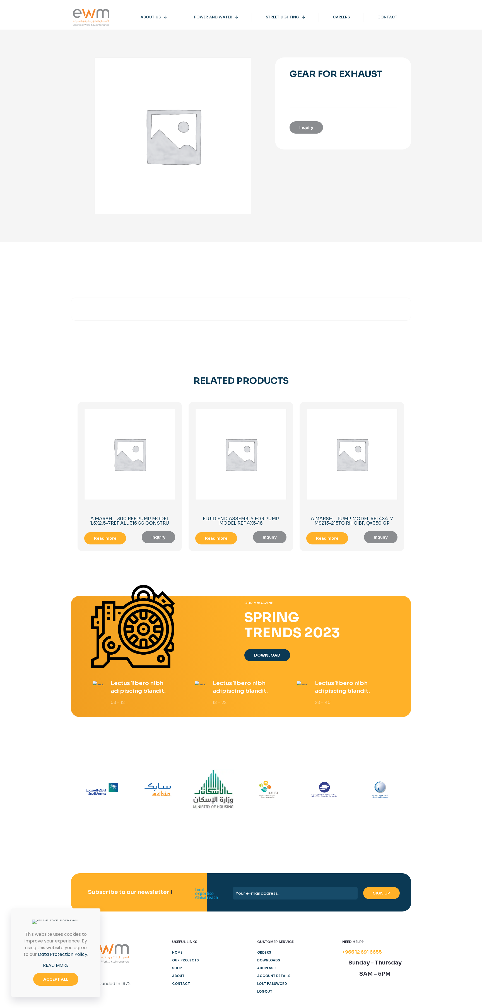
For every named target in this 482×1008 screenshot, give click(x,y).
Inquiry (306, 127)
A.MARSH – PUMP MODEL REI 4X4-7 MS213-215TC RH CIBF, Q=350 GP (352, 521)
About (178, 975)
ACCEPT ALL (55, 979)
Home (177, 952)
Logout (264, 991)
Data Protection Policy (62, 954)
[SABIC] (157, 790)
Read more (105, 538)
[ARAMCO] (102, 790)
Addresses (267, 968)
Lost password (272, 983)
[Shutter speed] (380, 790)
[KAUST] (269, 790)
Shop (177, 968)
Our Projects (185, 960)
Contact (181, 983)
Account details (273, 975)
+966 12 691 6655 (362, 952)
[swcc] (324, 790)
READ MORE (56, 965)
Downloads (268, 960)
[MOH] (213, 790)
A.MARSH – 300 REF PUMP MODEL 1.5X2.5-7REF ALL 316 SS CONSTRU (129, 521)
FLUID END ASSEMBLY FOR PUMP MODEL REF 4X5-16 (241, 521)
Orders (264, 952)
